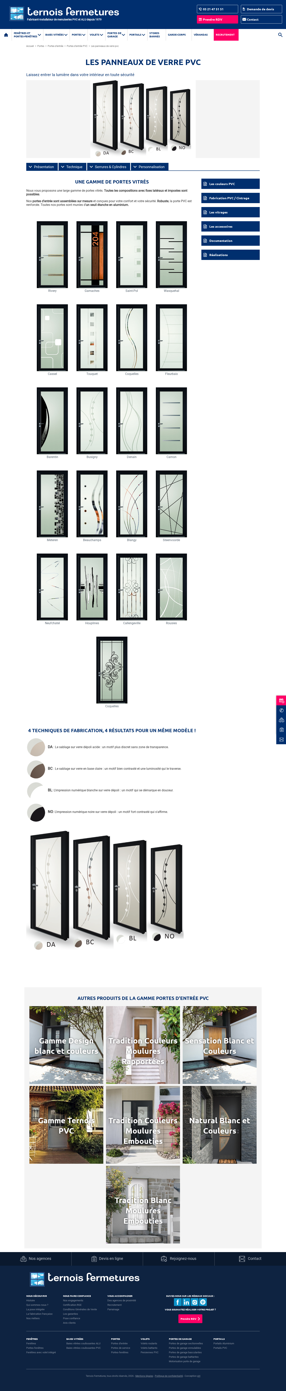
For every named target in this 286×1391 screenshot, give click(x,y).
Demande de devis (260, 9)
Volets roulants (149, 1343)
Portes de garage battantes (184, 1356)
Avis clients (69, 1322)
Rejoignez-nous (182, 1258)
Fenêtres (31, 1343)
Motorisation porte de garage (184, 1361)
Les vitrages (218, 212)
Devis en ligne (111, 1258)
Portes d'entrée (119, 1343)
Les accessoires (220, 226)
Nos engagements (73, 1300)
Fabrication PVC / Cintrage (229, 198)
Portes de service (120, 1347)
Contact (253, 19)
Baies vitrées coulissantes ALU (83, 1343)
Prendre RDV (212, 19)
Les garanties (70, 1313)
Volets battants (149, 1347)
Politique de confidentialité (169, 1376)
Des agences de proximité (121, 1300)
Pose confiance (71, 1318)
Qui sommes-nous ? (37, 1304)
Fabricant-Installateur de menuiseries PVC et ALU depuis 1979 (64, 19)
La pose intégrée (35, 1309)
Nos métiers (33, 1318)
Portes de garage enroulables (185, 1347)
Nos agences (40, 1258)
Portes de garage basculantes (185, 1352)
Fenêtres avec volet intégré (41, 1352)
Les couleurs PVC (222, 184)
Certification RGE (72, 1304)
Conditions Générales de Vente (80, 1309)
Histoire (30, 1300)
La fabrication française (39, 1313)
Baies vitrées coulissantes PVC (83, 1347)
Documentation (220, 241)
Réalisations (218, 255)
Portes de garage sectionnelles (186, 1343)
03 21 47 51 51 (213, 9)
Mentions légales (144, 1376)
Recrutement (225, 34)
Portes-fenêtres (35, 1347)
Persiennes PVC (149, 1352)
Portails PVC (220, 1347)
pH (198, 1376)
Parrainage (113, 1309)
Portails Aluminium (223, 1343)
